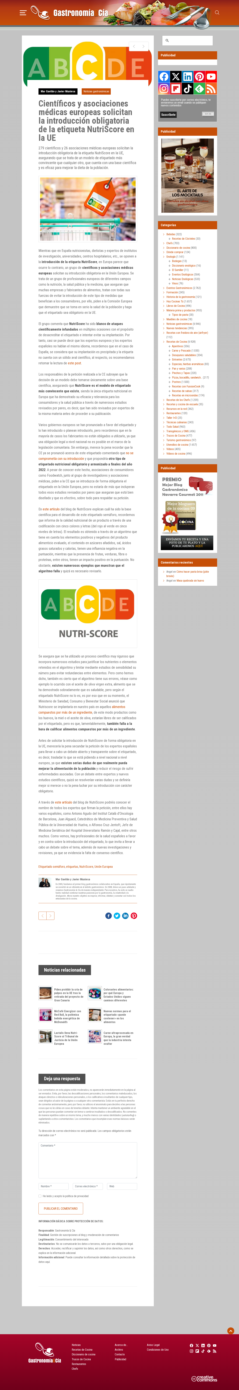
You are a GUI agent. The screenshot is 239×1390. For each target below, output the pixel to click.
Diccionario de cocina (178, 247)
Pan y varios (178, 368)
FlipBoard (176, 88)
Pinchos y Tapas (181, 373)
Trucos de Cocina (175, 435)
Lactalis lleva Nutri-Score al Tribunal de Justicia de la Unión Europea (66, 1038)
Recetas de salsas (182, 391)
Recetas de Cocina (176, 341)
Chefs (169, 243)
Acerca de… (121, 1345)
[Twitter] (197, 1345)
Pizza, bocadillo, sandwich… (187, 377)
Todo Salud (172, 426)
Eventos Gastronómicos (179, 288)
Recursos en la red (176, 409)
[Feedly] (208, 1351)
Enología (170, 256)
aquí (47, 1262)
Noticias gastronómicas (96, 91)
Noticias (76, 1345)
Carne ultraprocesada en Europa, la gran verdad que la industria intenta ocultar (118, 1038)
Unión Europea (103, 866)
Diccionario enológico (184, 265)
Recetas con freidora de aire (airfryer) (187, 332)
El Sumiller (177, 270)
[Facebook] (191, 1345)
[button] (23, 12)
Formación (172, 292)
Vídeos (170, 449)
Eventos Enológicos (182, 274)
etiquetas (72, 866)
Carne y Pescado (181, 350)
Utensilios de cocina (177, 444)
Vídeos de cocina (175, 453)
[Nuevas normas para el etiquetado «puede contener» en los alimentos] (96, 1015)
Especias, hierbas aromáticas (188, 364)
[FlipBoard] (197, 1351)
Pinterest (199, 76)
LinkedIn (187, 76)
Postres (176, 382)
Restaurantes (173, 413)
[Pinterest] (208, 1345)
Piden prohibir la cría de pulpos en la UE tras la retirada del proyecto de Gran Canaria (68, 995)
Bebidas (170, 234)
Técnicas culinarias (176, 422)
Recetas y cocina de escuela (182, 404)
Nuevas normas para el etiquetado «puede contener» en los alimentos (117, 1017)
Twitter (176, 76)
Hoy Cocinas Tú (174, 301)
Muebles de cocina (176, 319)
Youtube (211, 76)
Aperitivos (177, 346)
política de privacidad (77, 1196)
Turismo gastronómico (178, 440)
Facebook (164, 77)
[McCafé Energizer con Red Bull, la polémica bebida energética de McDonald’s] (46, 1015)
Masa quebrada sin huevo (190, 580)
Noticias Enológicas (182, 279)
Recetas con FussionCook (186, 386)
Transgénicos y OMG (177, 431)
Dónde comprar (175, 252)
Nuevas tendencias (176, 328)
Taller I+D (171, 417)
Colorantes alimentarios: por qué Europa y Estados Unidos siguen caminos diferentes (118, 995)
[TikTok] (202, 1351)
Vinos (175, 283)
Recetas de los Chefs (178, 400)
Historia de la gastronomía (180, 297)
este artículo (51, 509)
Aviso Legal (153, 1345)
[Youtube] (214, 1345)
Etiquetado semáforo (51, 866)
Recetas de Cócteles (183, 238)
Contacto (120, 1354)
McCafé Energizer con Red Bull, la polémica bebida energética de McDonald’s (67, 1017)
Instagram (164, 88)
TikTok (187, 88)
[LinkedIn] (202, 1345)
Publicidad (120, 1359)
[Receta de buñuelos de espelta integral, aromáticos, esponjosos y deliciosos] (143, 46)
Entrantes (177, 359)
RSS (211, 88)
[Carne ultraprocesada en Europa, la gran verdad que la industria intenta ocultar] (96, 1037)
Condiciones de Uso (158, 1349)
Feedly (199, 88)
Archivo (119, 1349)
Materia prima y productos (180, 310)
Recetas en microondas (185, 395)
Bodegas (177, 261)
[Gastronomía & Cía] (69, 13)
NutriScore (86, 866)
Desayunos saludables (184, 355)
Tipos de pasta (180, 314)
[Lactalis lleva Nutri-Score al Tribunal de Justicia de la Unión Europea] (46, 1037)
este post (74, 363)
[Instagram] (191, 1351)
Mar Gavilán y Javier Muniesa (58, 91)
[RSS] (214, 1351)
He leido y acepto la (66, 1196)
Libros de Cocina (175, 305)
